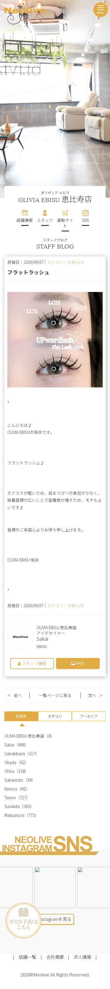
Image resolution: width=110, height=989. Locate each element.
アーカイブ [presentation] (88, 716)
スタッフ (45, 220)
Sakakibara (14, 753)
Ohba (9, 771)
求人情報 (82, 957)
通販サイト (65, 223)
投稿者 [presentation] (21, 716)
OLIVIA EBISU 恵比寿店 (24, 736)
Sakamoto (13, 780)
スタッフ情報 (33, 663)
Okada (10, 762)
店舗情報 (24, 220)
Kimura (10, 789)
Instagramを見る (55, 919)
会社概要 (55, 957)
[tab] (21, 717)
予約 (79, 663)
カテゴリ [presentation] (55, 716)
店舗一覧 (27, 957)
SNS (85, 220)
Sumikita (12, 806)
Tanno (10, 797)
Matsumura (14, 815)
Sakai (9, 745)
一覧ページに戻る (55, 695)
